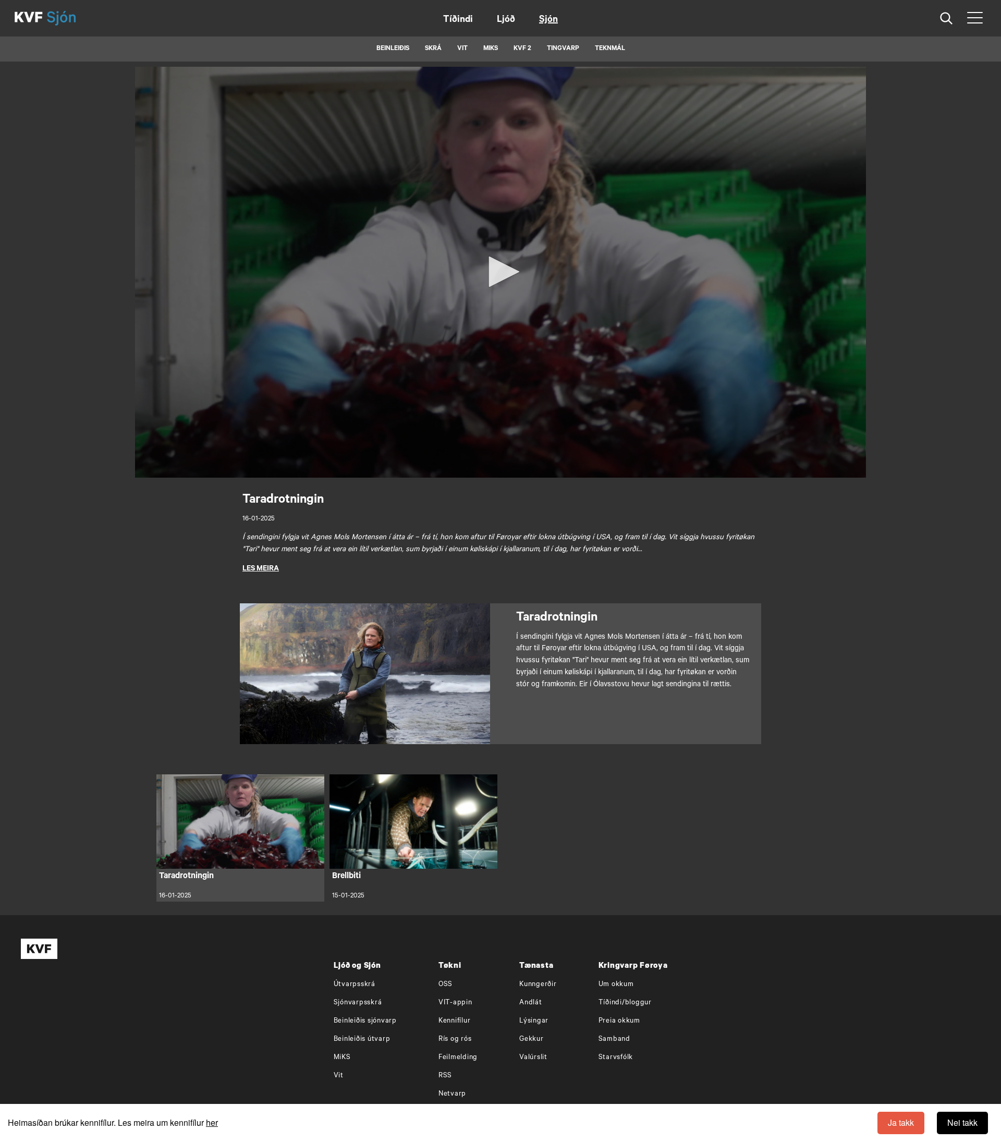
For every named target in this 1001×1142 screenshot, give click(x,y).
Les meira (260, 569)
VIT (462, 49)
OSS (445, 985)
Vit (339, 1076)
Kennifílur (454, 1021)
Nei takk (962, 1122)
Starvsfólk (616, 1058)
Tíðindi (458, 20)
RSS (445, 1076)
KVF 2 (522, 49)
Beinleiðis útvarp (362, 1039)
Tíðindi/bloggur (625, 1003)
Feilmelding (458, 1058)
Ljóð (506, 20)
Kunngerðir (538, 985)
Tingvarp (563, 49)
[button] (500, 272)
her (212, 1122)
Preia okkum (619, 1021)
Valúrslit (533, 1058)
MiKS (490, 49)
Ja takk (901, 1122)
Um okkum (616, 985)
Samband (614, 1039)
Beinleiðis (392, 49)
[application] (500, 272)
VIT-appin (455, 1003)
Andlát (530, 1003)
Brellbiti (346, 876)
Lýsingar (533, 1021)
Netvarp (452, 1094)
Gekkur (531, 1039)
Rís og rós (455, 1039)
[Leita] (946, 18)
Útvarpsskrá (354, 985)
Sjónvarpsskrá (358, 1003)
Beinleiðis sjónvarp (365, 1021)
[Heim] (28, 18)
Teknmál (610, 49)
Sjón (548, 20)
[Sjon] (70, 18)
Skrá (433, 49)
